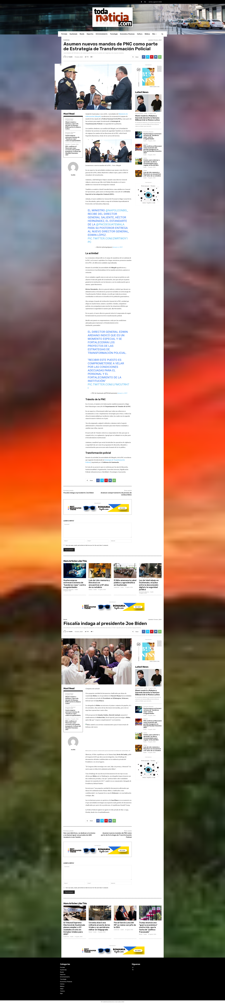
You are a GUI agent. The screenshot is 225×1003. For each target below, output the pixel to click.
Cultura (145, 158)
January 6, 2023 (117, 247)
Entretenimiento (69, 119)
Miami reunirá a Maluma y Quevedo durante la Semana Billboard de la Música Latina (73, 125)
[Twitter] (145, 2)
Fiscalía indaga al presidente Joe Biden (78, 493)
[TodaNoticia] (112, 17)
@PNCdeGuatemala (110, 224)
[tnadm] (65, 57)
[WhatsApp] (160, 57)
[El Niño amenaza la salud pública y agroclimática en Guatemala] (125, 570)
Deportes (67, 144)
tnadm (70, 56)
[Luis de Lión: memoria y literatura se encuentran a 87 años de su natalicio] (138, 173)
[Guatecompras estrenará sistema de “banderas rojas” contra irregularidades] (138, 134)
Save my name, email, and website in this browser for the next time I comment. (87, 545)
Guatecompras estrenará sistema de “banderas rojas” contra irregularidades (73, 138)
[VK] (156, 57)
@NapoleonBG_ (117, 210)
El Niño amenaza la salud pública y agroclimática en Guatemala (125, 582)
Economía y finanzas (70, 132)
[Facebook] (141, 2)
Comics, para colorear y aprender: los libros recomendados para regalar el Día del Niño (151, 162)
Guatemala (66, 40)
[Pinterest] (151, 57)
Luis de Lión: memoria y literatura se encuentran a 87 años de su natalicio (152, 174)
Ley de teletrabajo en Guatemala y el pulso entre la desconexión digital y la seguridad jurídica (149, 585)
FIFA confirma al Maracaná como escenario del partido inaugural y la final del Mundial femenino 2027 (73, 150)
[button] (162, 34)
